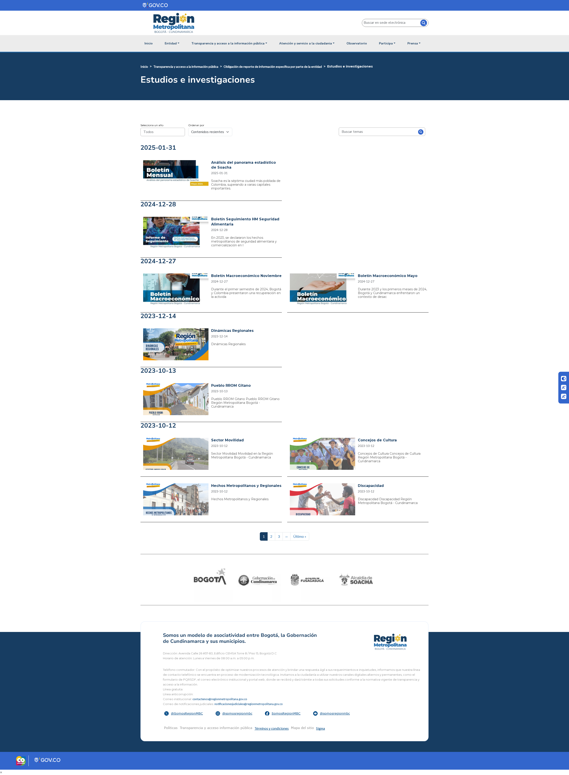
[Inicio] (175, 23)
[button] (184, 713)
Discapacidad (371, 486)
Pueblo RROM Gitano (231, 385)
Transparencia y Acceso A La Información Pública (185, 66)
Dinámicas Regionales (232, 331)
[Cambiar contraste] (563, 378)
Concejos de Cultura (377, 440)
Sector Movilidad (227, 440)
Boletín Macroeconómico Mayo (387, 276)
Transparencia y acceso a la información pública (227, 43)
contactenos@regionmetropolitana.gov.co (219, 699)
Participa (386, 43)
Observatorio (357, 43)
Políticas (171, 728)
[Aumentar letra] (563, 396)
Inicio (148, 43)
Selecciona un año (151, 125)
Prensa (412, 43)
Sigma (320, 728)
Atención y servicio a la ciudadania (305, 43)
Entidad (171, 43)
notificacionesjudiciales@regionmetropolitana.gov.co (248, 704)
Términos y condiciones (271, 728)
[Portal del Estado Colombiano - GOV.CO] (155, 5)
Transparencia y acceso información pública (216, 728)
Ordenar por (196, 125)
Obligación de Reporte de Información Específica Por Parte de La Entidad (273, 66)
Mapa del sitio (302, 728)
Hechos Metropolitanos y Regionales (246, 486)
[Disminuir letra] (563, 387)
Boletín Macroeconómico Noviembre (246, 276)
